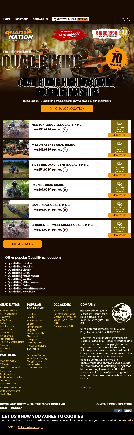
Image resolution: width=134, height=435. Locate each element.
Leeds (30, 317)
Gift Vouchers (8, 313)
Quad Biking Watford (20, 279)
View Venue (119, 135)
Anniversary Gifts (64, 326)
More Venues (22, 244)
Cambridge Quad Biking (51, 205)
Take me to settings (30, 427)
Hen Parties (34, 364)
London (31, 314)
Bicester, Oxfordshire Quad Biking (60, 165)
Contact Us (40, 19)
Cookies (5, 348)
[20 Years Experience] (111, 35)
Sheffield (32, 336)
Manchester (34, 320)
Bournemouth (35, 333)
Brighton (32, 330)
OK (9, 427)
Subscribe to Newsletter (7, 331)
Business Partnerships (11, 377)
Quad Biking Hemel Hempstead (27, 288)
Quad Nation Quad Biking (44, 33)
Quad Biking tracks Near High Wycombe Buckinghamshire (76, 101)
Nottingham (34, 342)
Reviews (5, 317)
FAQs (3, 323)
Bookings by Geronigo (69, 35)
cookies (129, 420)
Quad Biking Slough (19, 269)
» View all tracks (36, 345)
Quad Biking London (20, 263)
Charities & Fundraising (7, 337)
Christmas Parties (38, 367)
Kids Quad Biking (37, 358)
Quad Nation (31, 101)
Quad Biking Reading (20, 266)
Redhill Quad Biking (48, 185)
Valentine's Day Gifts (63, 321)
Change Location (67, 108)
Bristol (30, 323)
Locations (21, 19)
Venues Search (9, 310)
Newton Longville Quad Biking (57, 124)
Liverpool (32, 339)
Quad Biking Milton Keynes (24, 282)
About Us (5, 320)
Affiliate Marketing (11, 391)
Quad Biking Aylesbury (21, 291)
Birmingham (34, 327)
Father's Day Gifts (64, 313)
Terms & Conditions (12, 342)
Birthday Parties (36, 355)
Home (6, 19)
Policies (4, 345)
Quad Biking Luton (19, 273)
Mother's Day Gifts (65, 317)
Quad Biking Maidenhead (23, 276)
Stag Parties (34, 361)
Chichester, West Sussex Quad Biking (62, 225)
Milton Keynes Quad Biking (53, 145)
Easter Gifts (61, 310)
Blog (2, 351)
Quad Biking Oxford (19, 285)
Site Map (85, 387)
